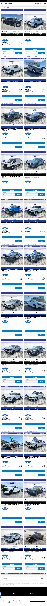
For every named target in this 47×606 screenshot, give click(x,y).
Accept (42, 601)
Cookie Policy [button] (7, 602)
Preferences (26, 601)
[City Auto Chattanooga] (6, 3)
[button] (22, 21)
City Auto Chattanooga (5, 58)
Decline (34, 601)
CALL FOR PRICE (27, 43)
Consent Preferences (0, 595)
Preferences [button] (6, 603)
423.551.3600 (38, 3)
